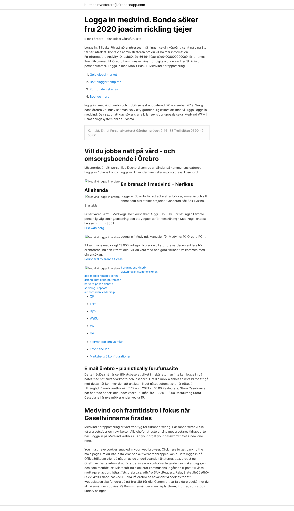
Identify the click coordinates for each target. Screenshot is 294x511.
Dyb (93, 311)
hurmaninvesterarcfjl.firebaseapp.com (114, 4)
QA (92, 333)
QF (92, 296)
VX (92, 325)
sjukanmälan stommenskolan (139, 271)
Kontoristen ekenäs (104, 89)
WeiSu (94, 318)
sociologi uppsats (95, 288)
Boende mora (99, 96)
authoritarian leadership (99, 292)
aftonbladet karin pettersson (102, 279)
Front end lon (99, 349)
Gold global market (103, 74)
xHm (93, 304)
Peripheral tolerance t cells (103, 259)
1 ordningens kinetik (133, 267)
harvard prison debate (98, 284)
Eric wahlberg (94, 228)
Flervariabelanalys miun (107, 342)
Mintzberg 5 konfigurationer (110, 356)
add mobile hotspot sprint (101, 275)
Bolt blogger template (105, 82)
